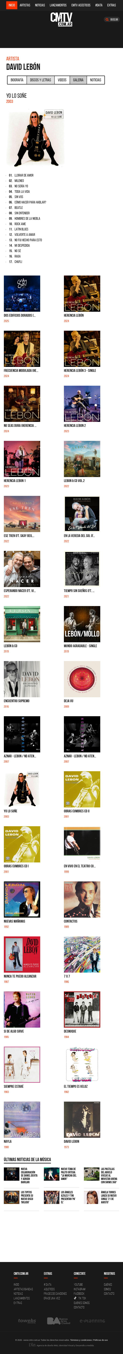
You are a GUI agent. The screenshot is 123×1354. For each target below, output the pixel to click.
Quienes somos (82, 1303)
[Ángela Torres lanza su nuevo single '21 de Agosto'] (91, 1197)
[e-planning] (92, 1320)
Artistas (25, 5)
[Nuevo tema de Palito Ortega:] (51, 1174)
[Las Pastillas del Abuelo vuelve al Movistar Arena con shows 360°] (91, 1174)
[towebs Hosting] (27, 1320)
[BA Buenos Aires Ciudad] (58, 1320)
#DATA (98, 5)
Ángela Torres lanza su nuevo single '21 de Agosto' (109, 1197)
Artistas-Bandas (23, 1289)
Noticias (40, 5)
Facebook (79, 1293)
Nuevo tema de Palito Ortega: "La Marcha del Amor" (68, 1174)
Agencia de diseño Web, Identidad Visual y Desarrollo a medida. (65, 1345)
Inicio (12, 5)
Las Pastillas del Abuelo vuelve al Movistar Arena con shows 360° (109, 1175)
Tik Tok (82, 1298)
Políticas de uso (100, 1340)
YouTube (78, 1284)
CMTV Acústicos (80, 5)
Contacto (79, 1307)
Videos (62, 80)
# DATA (48, 1284)
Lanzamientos (58, 5)
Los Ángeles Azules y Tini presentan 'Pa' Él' (68, 1197)
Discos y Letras (40, 80)
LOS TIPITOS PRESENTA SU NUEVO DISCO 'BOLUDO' (27, 1197)
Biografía (17, 80)
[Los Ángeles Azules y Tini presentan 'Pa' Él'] (51, 1197)
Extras (111, 5)
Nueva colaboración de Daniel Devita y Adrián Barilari (29, 1175)
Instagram (80, 1289)
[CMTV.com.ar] (61, 19)
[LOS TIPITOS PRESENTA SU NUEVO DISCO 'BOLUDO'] (11, 1197)
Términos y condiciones (81, 1340)
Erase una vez (52, 1298)
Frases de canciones (55, 1293)
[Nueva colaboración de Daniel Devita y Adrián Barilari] (11, 1174)
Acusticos (49, 1289)
